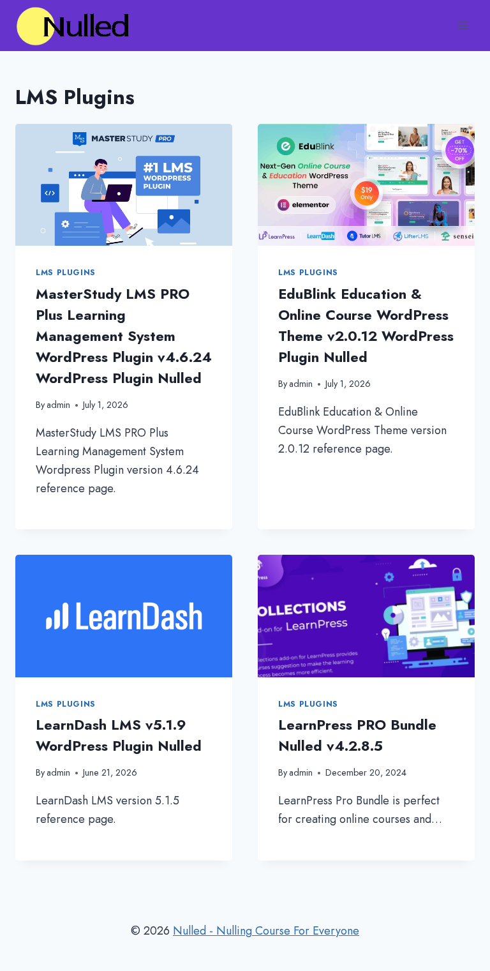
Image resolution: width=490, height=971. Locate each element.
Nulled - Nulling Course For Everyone (266, 930)
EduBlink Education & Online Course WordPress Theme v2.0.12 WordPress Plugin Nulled (366, 325)
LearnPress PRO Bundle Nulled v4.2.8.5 (357, 735)
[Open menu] (463, 25)
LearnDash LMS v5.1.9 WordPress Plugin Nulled (119, 735)
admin (58, 404)
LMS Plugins (66, 272)
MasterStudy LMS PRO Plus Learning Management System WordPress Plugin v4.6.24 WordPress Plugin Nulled (124, 335)
